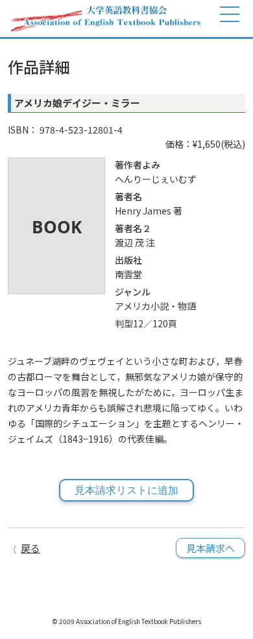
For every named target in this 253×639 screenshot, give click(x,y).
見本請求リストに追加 (126, 490)
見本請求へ (210, 548)
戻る (30, 548)
